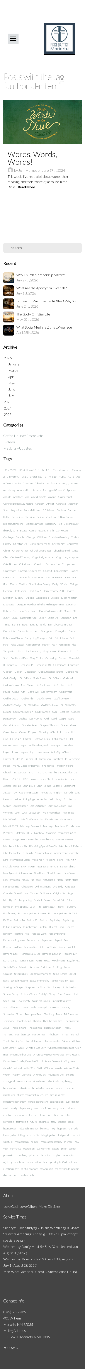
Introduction (20, 772)
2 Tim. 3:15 (50, 476)
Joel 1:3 (17, 785)
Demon (7, 591)
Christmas (72, 543)
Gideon (18, 671)
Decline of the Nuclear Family (34, 584)
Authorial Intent (32, 510)
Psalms (43, 920)
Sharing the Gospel (13, 987)
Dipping (30, 597)
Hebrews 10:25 (42, 738)
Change (30, 537)
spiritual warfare (29, 1168)
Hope (6, 752)
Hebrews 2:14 (59, 738)
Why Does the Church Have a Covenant (41, 1061)
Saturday (34, 967)
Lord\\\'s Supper (38, 805)
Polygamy (71, 906)
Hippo (24, 745)
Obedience (27, 886)
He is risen (15, 738)
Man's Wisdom (11, 819)
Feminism (64, 644)
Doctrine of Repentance (24, 611)
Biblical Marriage (34, 523)
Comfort (39, 564)
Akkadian (27, 483)
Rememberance (57, 933)
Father (45, 644)
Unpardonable (52, 1041)
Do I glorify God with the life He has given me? (40, 604)
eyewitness (21, 1115)
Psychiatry (55, 920)
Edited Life (53, 617)
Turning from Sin (20, 1041)
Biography (50, 523)
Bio (60, 523)
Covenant (8, 577)
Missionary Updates (17, 448)
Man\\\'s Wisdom (49, 819)
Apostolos (18, 497)
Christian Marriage (40, 543)
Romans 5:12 (10, 960)
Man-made (68, 812)
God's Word (27, 685)
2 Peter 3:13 (36, 476)
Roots (47, 960)
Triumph (75, 1034)
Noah (60, 879)
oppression (29, 1148)
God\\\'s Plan (27, 698)
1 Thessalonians (59, 470)
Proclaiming (9, 913)
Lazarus (7, 799)
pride (31, 1155)
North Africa (71, 879)
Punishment (30, 927)
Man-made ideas (51, 812)
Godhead (64, 711)
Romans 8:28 (26, 960)
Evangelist (60, 631)
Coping (74, 570)
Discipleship (42, 597)
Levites (17, 799)
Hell (71, 738)
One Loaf (70, 886)
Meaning (51, 832)
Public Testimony (12, 927)
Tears (58, 1014)
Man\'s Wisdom (29, 819)
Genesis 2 (12, 665)
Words (58, 1068)
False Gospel (17, 644)
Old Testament (42, 886)
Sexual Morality (59, 980)
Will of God (29, 1068)
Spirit (26, 1007)
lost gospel (63, 1135)
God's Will (68, 678)
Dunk (15, 617)
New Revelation (11, 879)
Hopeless (68, 745)
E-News (9, 442)
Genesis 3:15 (26, 665)
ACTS (71, 476)
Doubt (67, 611)
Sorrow (67, 994)
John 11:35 (29, 785)
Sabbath (23, 967)
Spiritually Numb (12, 1007)
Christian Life (20, 543)
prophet (57, 1155)
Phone (60, 906)
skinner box (41, 1162)
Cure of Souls (23, 577)
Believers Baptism (46, 517)
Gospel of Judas (11, 725)
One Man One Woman (15, 893)
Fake (5, 644)
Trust (6, 1041)
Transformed (38, 1034)
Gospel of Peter (29, 725)
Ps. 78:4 (7, 920)
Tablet (19, 1014)
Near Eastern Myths (47, 866)
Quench (53, 927)
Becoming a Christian (23, 517)
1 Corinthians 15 (27, 470)
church (44, 1095)
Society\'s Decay (47, 994)
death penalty (10, 1108)
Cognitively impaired (43, 557)
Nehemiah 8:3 (67, 866)
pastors (55, 1148)
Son (60, 994)
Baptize (72, 510)
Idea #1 (20, 759)
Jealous (34, 779)
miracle (35, 1141)
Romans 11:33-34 (30, 953)
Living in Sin (61, 799)
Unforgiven (37, 1041)
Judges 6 (57, 785)
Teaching (49, 1014)
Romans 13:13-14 (51, 953)
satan (30, 1162)
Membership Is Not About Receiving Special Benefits (30, 846)
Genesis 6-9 (59, 665)
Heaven (27, 738)
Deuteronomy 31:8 (53, 591)
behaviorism (9, 1088)
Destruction (20, 591)
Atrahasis (61, 503)
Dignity (19, 597)
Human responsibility (22, 752)
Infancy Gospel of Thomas (25, 765)
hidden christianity (28, 1128)
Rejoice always (39, 933)
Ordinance (45, 893)
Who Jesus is (72, 1054)
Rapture (18, 933)
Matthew (39, 832)
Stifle (33, 1007)
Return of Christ (47, 947)
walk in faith (27, 1175)
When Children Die (20, 1054)
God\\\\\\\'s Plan (31, 705)
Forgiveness (49, 651)
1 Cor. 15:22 (9, 470)
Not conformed (11, 886)
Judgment (69, 785)
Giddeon (7, 671)
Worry (15, 1074)
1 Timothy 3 (13, 476)
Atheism (39, 503)
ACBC (62, 476)
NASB (31, 866)
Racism (70, 927)
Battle (6, 517)
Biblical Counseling (13, 523)
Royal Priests (58, 960)
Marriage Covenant (30, 826)
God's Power (39, 678)
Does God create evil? (50, 611)
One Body (58, 886)
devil (36, 1108)
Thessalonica (35, 1027)
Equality (34, 624)
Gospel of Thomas (49, 725)
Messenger (38, 859)
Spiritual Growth (41, 1000)
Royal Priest (73, 960)
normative (15, 1148)
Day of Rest (38, 577)
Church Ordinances (40, 550)
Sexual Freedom (19, 980)
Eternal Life (9, 631)
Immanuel (31, 759)
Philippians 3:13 (46, 906)
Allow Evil (40, 483)
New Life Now (54, 873)
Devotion (8, 597)
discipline (46, 1108)
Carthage (8, 537)
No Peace (36, 879)
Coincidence (25, 564)
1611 (25, 476)
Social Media (69, 987)
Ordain (33, 893)
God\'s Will (33, 691)
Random (7, 933)
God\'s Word (65, 691)
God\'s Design (43, 685)
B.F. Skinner (48, 510)
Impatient (58, 759)
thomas (7, 1175)
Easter (42, 617)
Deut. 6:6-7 (35, 591)
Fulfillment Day (19, 658)
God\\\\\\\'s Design (12, 705)
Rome (39, 960)
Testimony (8, 1021)
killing (21, 1135)
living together (48, 1135)
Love (17, 812)
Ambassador (53, 483)
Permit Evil (58, 900)
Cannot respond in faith (41, 530)
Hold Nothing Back (39, 745)
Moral (60, 859)
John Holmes (44, 785)
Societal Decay (11, 994)
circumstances (57, 1095)
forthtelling (22, 1121)
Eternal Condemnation (60, 624)
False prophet (33, 644)
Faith (72, 638)
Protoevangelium (57, 913)
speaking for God (58, 1162)
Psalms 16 (19, 920)
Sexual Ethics (60, 973)
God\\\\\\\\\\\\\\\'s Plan (23, 711)
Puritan (43, 927)
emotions (8, 1115)
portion (72, 1148)
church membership (28, 1095)
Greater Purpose (28, 732)
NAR (23, 866)
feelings (33, 1115)
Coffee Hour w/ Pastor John (23, 435)
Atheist (50, 503)
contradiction (57, 1101)
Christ (6, 550)
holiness (44, 1128)
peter (64, 1148)
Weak (21, 1047)
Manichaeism (67, 819)
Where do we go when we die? (48, 1054)
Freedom (63, 651)
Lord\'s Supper (20, 805)
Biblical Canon (65, 517)
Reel (27, 933)
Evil (51, 638)
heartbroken (9, 1128)
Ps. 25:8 (73, 913)
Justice (6, 792)
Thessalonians (18, 1027)
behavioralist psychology (59, 1081)
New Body (39, 873)
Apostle (7, 497)
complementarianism (14, 1101)
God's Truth (55, 678)
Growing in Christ (48, 732)
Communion (53, 564)
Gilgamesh (30, 671)
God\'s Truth (18, 691)
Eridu (43, 624)
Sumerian (54, 1007)
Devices (70, 591)
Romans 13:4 (71, 953)
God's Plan (25, 678)
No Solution (49, 879)
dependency (26, 1108)
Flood (20, 651)
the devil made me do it (67, 1168)
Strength (42, 1007)
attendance (39, 1081)
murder (68, 1141)
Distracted (8, 604)
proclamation (43, 1155)
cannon (50, 1088)
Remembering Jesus (14, 940)
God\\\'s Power (44, 698)
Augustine (15, 510)
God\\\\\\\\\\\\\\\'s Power (46, 711)
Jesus (73, 779)
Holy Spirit (56, 745)
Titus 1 (67, 1027)
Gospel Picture (66, 718)
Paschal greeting (23, 900)
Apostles (71, 490)
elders (71, 1108)
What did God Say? (36, 1047)
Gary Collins (36, 658)
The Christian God (52, 1021)
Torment (8, 1034)
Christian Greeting (59, 537)
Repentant (46, 940)
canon (59, 1088)
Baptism (61, 510)
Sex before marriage (40, 973)
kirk (29, 1135)
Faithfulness (61, 638)
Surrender (8, 1014)
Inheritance (48, 765)
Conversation (61, 570)
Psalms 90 (32, 920)
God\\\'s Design (11, 698)
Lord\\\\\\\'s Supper (57, 805)
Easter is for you (28, 617)
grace (71, 1121)
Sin (49, 987)
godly (53, 1121)
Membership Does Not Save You (57, 839)
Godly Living (35, 718)
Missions (50, 859)
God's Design (10, 678)
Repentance (33, 940)
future (33, 1121)
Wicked (18, 1068)
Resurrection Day (12, 947)
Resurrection (30, 947)
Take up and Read (33, 1014)
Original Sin (59, 893)
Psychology (68, 920)
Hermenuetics (11, 745)
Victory (66, 1041)
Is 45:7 (32, 772)
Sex (71, 980)
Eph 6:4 (16, 624)
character (70, 1088)
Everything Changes (35, 638)
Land (77, 792)
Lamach (68, 792)
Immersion (45, 759)
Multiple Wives (11, 866)
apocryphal (9, 1081)
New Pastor (70, 873)
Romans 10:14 (11, 953)
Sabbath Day (10, 967)
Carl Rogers (62, 530)
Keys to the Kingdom (51, 792)
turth (16, 1175)
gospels (62, 1121)
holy (53, 1128)
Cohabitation (10, 564)
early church (59, 1108)
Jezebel (7, 785)
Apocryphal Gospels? (54, 490)
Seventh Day (21, 973)
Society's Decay (28, 994)
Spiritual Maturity (61, 1000)
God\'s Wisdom (49, 691)
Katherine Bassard (29, 792)
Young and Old (55, 1074)
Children (41, 537)
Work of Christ (72, 1068)
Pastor (47, 900)
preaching (22, 1155)
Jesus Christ (46, 779)
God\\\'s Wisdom (62, 698)
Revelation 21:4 (67, 947)
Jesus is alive (61, 779)
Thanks (37, 1021)
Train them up (22, 1034)
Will (39, 1068)
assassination (24, 1081)
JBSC (25, 779)
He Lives (64, 732)
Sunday (66, 1007)
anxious (70, 1074)
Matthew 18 (61, 826)
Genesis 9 (73, 665)
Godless (23, 718)
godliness (43, 1121)
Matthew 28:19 (23, 832)
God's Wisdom (11, 685)
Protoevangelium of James (32, 913)
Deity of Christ (60, 584)
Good (54, 718)
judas (13, 1135)
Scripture (46, 967)
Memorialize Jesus (20, 859)
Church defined (61, 550)
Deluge (74, 584)
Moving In (71, 859)
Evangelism (47, 631)
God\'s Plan (58, 685)
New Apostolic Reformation (17, 873)
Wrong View (39, 1074)
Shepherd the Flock (35, 987)
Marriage (48, 826)
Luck (24, 812)
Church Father (20, 550)
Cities (75, 550)
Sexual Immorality (39, 980)
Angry (65, 483)
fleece (42, 1115)
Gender (62, 658)
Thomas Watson (52, 1027)
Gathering (50, 658)
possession (8, 1155)
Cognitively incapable (67, 557)
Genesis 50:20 (43, 665)
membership (22, 1141)
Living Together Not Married (38, 799)
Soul (13, 1000)
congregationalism (38, 1101)
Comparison (68, 564)
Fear (54, 644)
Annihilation (23, 490)
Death (13, 584)
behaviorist (24, 1088)
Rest (66, 940)
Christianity (58, 543)
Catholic (19, 537)
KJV (14, 792)
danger (75, 1101)
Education (66, 617)
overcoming (43, 1148)
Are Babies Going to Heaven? (40, 497)
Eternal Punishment (28, 631)
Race (62, 927)
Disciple (55, 597)
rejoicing (7, 1162)
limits (36, 1135)
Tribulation (53, 1034)
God (46, 718)
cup (68, 1101)
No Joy (25, 879)
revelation (19, 1162)
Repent (58, 940)
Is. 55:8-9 (15, 779)
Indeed (6, 765)
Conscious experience (29, 570)
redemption (69, 1155)
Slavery (57, 987)
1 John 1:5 (43, 470)
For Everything (33, 651)
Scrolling (57, 967)
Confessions (9, 570)
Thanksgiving (24, 1021)
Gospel (64, 725)
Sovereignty (24, 1000)
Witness (48, 1068)
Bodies (23, 530)
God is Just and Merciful (50, 671)
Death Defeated (54, 577)
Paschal (38, 900)
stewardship (46, 1168)
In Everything (72, 759)
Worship (26, 1074)
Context (47, 570)
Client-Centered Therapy (16, 557)
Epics (24, 624)
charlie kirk (9, 1095)
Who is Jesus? (10, 1061)
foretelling (53, 1115)
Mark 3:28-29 (10, 826)
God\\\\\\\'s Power (50, 705)
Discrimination (69, 597)
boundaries (38, 1088)
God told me (71, 671)
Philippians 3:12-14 (25, 906)
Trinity (64, 1034)
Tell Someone (71, 1014)
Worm (6, 1074)
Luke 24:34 (35, 812)
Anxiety (36, 490)
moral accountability (51, 1141)
